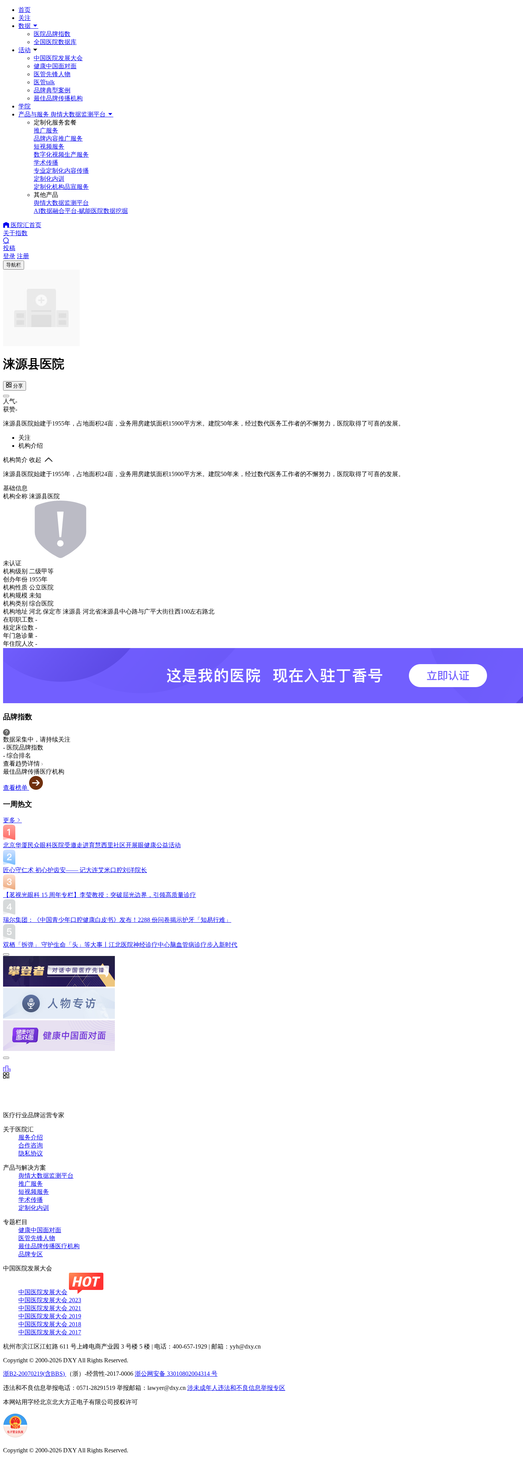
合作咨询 (30, 1145)
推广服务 (30, 1183)
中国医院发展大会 (58, 58)
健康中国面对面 (55, 66)
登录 (9, 256)
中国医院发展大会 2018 (49, 1324)
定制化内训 (33, 1208)
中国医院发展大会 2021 (49, 1308)
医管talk (44, 82)
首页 (24, 10)
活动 (24, 50)
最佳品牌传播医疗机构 (49, 1246)
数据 (25, 26)
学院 (24, 106)
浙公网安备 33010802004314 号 (176, 1373)
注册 (23, 256)
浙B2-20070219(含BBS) (34, 1373)
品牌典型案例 (52, 90)
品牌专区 (30, 1254)
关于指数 (15, 233)
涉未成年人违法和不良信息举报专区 (236, 1388)
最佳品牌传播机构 (58, 98)
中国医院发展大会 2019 (49, 1316)
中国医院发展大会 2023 (49, 1300)
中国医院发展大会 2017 (49, 1332)
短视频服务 (33, 1191)
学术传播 (30, 1199)
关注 (24, 18)
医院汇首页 (25, 225)
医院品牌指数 (52, 34)
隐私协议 (30, 1153)
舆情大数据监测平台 (46, 1175)
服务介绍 (30, 1137)
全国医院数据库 (55, 42)
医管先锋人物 (52, 74)
